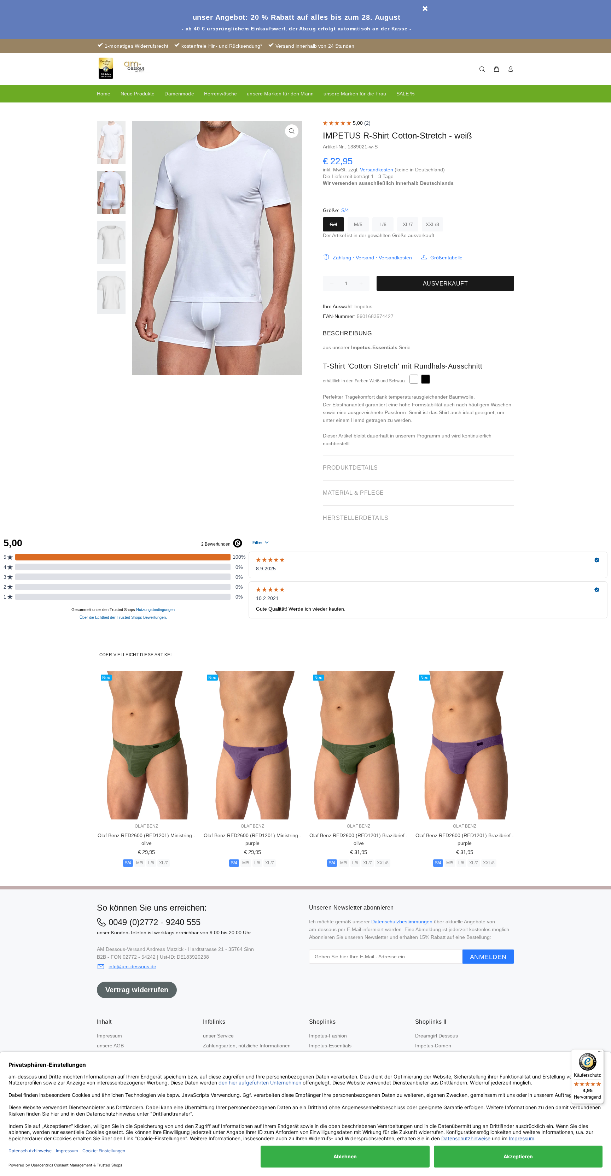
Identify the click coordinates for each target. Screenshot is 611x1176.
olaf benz (146, 826)
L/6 (382, 224)
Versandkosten (376, 169)
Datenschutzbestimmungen (401, 921)
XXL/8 (432, 224)
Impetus (363, 306)
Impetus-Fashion (328, 1036)
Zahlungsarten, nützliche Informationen (247, 1045)
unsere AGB (110, 1045)
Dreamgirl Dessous (436, 1036)
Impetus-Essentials (330, 1045)
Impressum (109, 1036)
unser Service (218, 1036)
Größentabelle (446, 257)
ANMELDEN (488, 956)
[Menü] (599, 1053)
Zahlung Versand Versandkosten (372, 257)
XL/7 (408, 224)
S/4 (333, 224)
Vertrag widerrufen (136, 990)
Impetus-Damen (433, 1045)
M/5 (358, 224)
